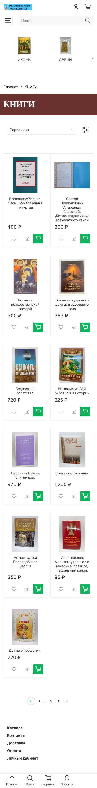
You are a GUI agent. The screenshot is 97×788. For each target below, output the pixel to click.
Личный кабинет (22, 758)
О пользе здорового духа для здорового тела (72, 304)
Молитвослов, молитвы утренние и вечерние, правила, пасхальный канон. (72, 564)
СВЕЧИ (65, 59)
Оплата (14, 750)
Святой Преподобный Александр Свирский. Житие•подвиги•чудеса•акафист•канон (72, 209)
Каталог (14, 727)
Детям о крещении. (25, 650)
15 (50, 701)
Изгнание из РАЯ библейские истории (72, 391)
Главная (11, 86)
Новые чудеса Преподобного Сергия (25, 562)
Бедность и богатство (25, 391)
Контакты (16, 735)
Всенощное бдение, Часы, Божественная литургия (25, 203)
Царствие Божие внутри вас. (25, 475)
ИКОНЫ (25, 59)
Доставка (16, 743)
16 (58, 701)
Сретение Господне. (72, 473)
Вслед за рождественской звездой (25, 304)
